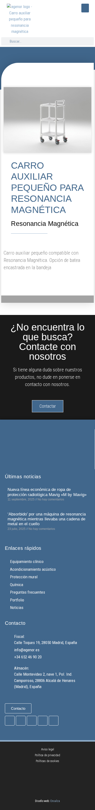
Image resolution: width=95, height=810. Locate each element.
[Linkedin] (53, 721)
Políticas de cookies (47, 761)
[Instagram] (21, 721)
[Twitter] (32, 721)
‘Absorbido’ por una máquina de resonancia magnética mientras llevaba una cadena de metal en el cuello (47, 519)
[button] (85, 8)
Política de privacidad (47, 755)
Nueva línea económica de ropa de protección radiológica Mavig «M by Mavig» (47, 492)
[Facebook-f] (10, 721)
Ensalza (55, 801)
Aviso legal (47, 749)
